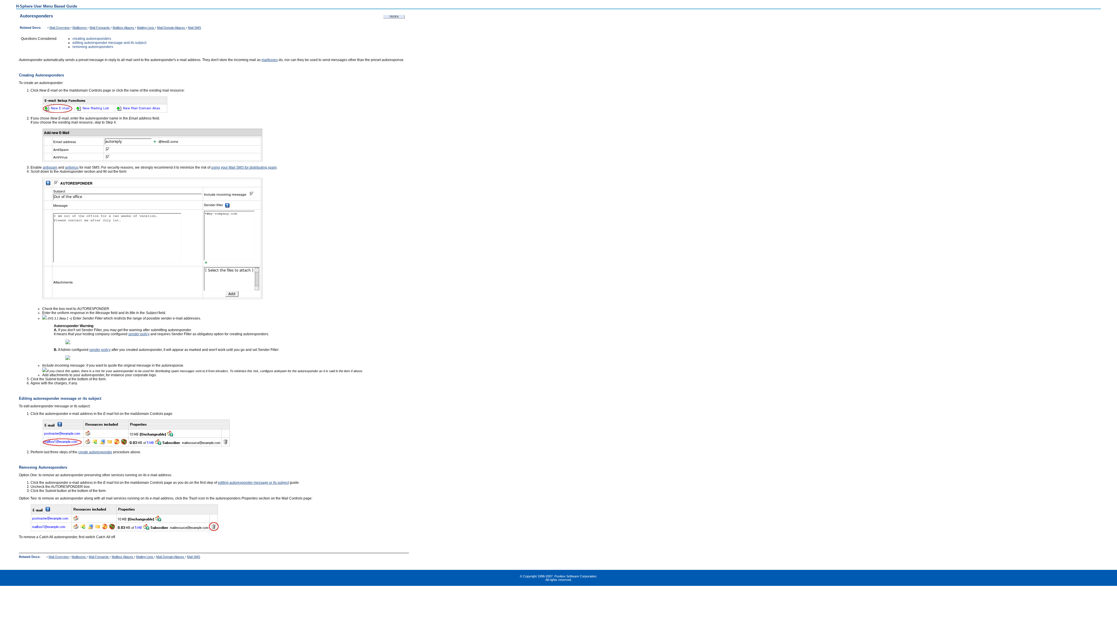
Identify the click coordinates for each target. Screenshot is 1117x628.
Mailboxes (80, 27)
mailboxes (270, 60)
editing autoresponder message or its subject (253, 483)
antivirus (72, 167)
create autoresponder (95, 452)
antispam (50, 167)
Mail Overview (59, 27)
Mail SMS (194, 27)
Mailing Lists (146, 27)
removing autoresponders (92, 47)
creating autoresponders (91, 39)
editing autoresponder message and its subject (109, 43)
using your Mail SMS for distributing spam (244, 167)
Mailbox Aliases (124, 27)
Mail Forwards (100, 27)
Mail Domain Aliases (171, 27)
